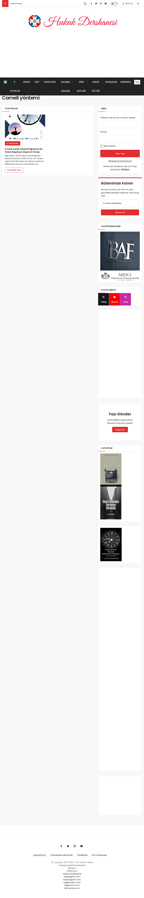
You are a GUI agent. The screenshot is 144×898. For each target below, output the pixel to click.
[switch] (114, 4)
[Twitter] (96, 3)
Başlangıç (40, 855)
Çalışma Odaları (65, 86)
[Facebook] (91, 3)
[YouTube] (105, 3)
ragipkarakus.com (72, 882)
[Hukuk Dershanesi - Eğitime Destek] (72, 21)
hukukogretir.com (72, 879)
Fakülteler (50, 81)
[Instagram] (100, 3)
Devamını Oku (14, 170)
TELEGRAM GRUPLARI (61, 855)
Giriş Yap (129, 3)
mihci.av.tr (72, 871)
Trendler (82, 855)
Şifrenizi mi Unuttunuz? (120, 160)
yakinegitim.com (72, 876)
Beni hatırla (109, 145)
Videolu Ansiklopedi (72, 873)
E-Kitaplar (15, 86)
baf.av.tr (72, 868)
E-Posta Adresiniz (112, 203)
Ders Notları (81, 86)
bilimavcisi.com (72, 888)
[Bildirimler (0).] (138, 3)
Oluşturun (120, 429)
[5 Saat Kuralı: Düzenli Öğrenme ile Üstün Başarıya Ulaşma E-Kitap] (25, 127)
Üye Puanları (99, 855)
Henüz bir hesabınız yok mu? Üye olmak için (120, 168)
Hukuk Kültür (96, 86)
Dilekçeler (111, 81)
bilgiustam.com (72, 885)
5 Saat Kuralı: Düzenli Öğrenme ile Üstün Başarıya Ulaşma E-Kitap (23, 151)
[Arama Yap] (85, 3)
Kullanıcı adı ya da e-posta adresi (117, 117)
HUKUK (26, 81)
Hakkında (125, 81)
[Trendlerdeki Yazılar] (5, 3)
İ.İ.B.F (36, 81)
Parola (103, 131)
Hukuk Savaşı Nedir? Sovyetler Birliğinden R (29, 3)
